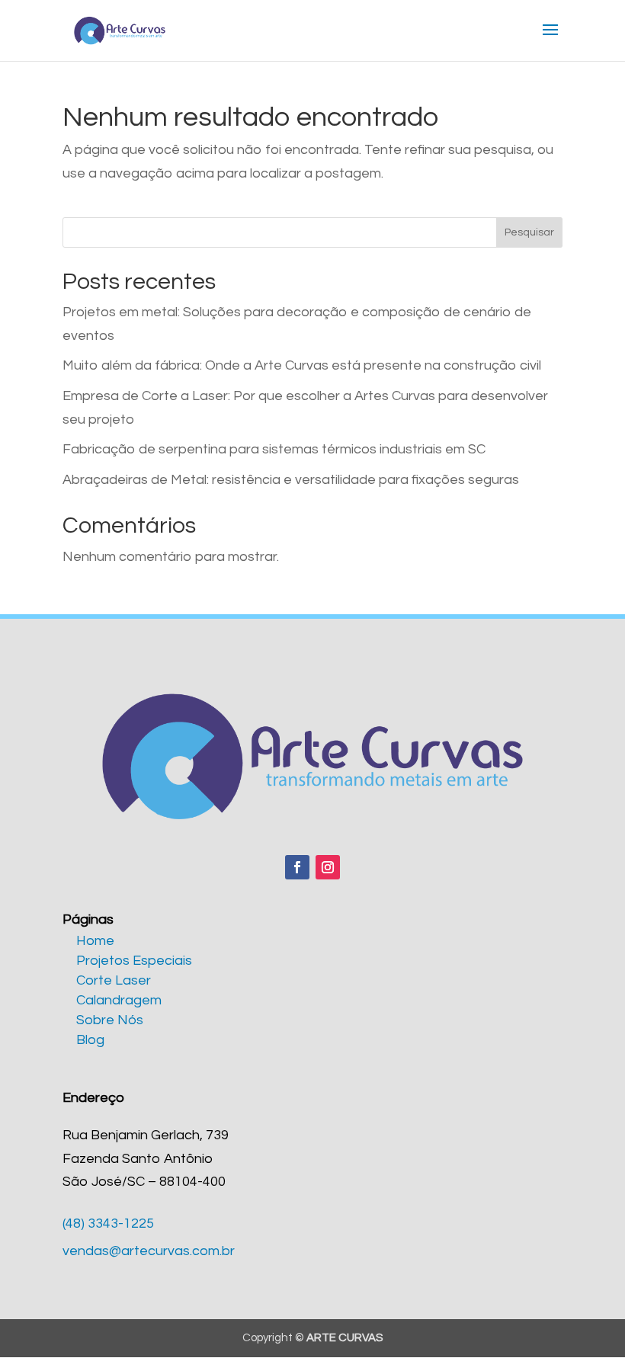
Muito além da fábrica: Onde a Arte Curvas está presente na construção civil (301, 365)
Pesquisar (529, 232)
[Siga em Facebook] (297, 867)
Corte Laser (113, 980)
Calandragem (119, 1000)
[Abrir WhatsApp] (587, 1319)
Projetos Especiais (134, 960)
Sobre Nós (109, 1020)
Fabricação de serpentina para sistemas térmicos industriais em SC (274, 449)
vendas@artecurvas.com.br (148, 1251)
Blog (90, 1040)
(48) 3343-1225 (108, 1223)
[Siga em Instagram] (328, 867)
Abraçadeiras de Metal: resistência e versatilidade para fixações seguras (290, 479)
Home (95, 941)
